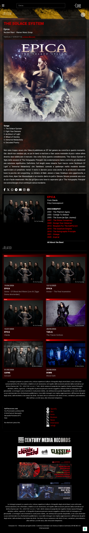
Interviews (54, 423)
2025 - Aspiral (53, 237)
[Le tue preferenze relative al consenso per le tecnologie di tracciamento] (85, 529)
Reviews (53, 417)
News (52, 420)
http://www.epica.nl (55, 203)
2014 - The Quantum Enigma (59, 229)
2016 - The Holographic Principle (61, 231)
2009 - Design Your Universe (59, 223)
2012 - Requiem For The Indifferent (62, 226)
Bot (52, 412)
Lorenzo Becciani (28, 37)
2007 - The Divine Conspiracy (59, 220)
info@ (53, 425)
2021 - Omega (53, 234)
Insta (52, 414)
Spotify (54, 409)
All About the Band (55, 242)
